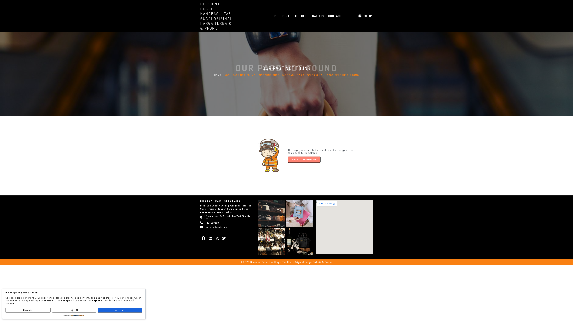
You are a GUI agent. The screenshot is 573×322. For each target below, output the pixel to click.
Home (217, 75)
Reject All (74, 310)
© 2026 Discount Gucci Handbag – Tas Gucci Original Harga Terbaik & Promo (287, 262)
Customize (28, 310)
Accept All (119, 310)
